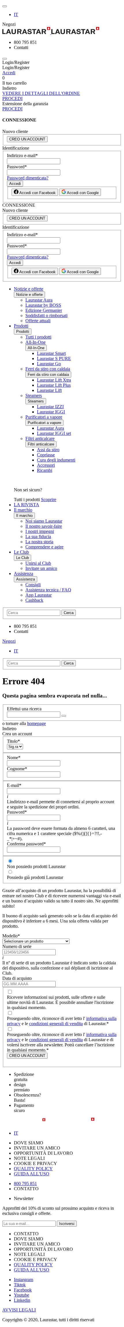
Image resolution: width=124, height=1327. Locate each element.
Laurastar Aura (38, 300)
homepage (36, 723)
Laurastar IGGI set (54, 433)
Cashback (34, 600)
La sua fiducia (38, 536)
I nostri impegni (39, 531)
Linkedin (22, 1300)
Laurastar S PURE (54, 358)
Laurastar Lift (49, 390)
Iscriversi (66, 1224)
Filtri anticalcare (40, 438)
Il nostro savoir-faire (43, 526)
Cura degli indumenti (56, 460)
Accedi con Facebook (37, 193)
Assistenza (23, 573)
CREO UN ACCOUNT (27, 139)
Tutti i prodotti (38, 337)
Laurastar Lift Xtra (54, 380)
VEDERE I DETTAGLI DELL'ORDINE (41, 93)
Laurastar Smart (51, 353)
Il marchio (23, 509)
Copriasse (46, 454)
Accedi (8, 72)
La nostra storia (39, 541)
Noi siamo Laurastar (43, 521)
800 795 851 (25, 1183)
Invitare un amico (41, 568)
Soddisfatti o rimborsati (46, 315)
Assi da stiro (48, 449)
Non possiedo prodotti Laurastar (36, 866)
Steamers (33, 395)
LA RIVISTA (26, 504)
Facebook (23, 1289)
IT (16, 14)
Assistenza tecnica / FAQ (48, 589)
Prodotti (21, 325)
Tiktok (20, 1284)
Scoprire (48, 499)
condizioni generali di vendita (56, 1023)
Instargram (23, 1279)
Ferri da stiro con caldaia (47, 368)
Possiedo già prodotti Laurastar (35, 877)
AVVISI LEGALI (19, 1310)
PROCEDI (12, 98)
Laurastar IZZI (50, 406)
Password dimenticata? (27, 177)
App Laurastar (38, 595)
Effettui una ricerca (24, 708)
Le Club (21, 552)
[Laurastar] (62, 31)
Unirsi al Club (38, 563)
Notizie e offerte (28, 288)
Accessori (46, 465)
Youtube (21, 1295)
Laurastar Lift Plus (54, 385)
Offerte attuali (37, 320)
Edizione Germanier (43, 310)
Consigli (33, 584)
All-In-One (35, 342)
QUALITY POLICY (33, 1168)
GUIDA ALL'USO (31, 1173)
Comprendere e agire (44, 546)
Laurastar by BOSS (43, 305)
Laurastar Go (49, 363)
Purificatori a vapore (43, 417)
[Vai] (63, 716)
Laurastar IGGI (51, 411)
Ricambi (44, 470)
